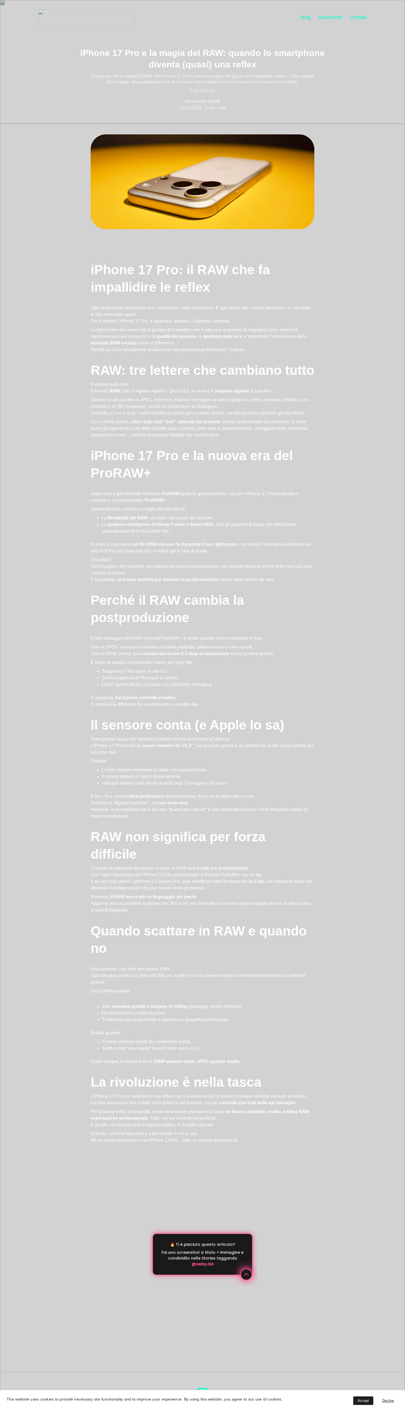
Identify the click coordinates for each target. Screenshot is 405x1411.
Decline (388, 1401)
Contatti (358, 17)
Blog (306, 17)
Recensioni (330, 17)
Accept (363, 1401)
